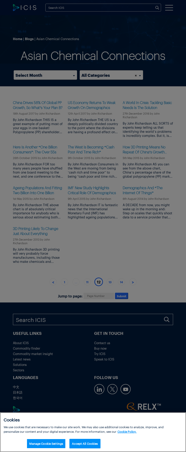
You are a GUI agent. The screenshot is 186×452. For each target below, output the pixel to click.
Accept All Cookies (85, 443)
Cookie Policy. (127, 431)
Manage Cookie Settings (46, 443)
